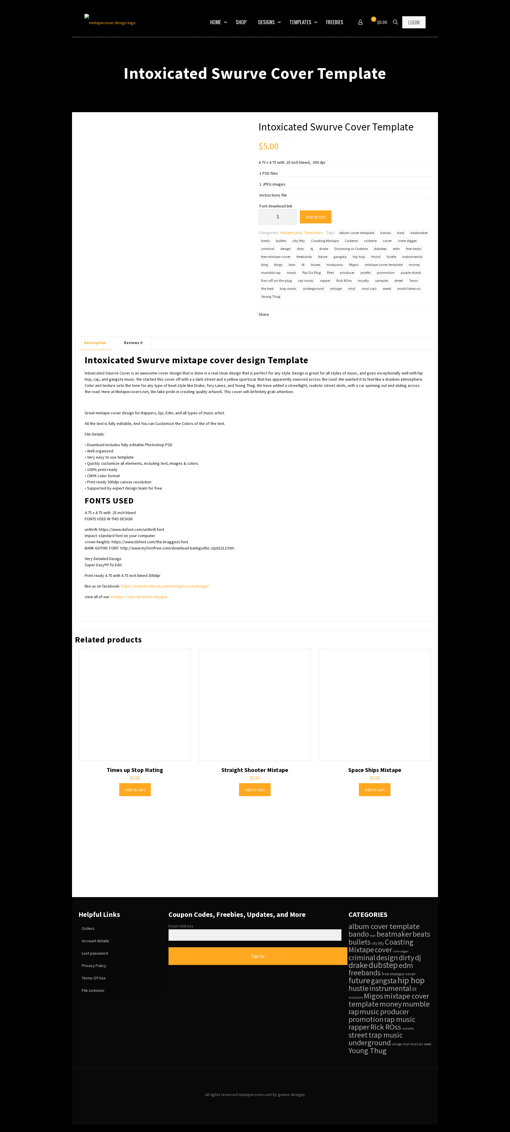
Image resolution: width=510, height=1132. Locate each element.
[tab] (95, 343)
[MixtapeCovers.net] (109, 22)
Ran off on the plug (276, 280)
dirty (300, 248)
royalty (363, 280)
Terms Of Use (94, 978)
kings (278, 264)
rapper (325, 280)
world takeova (408, 288)
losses (315, 264)
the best (267, 288)
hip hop (359, 256)
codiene (370, 240)
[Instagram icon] (261, 1103)
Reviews (133, 342)
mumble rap (271, 272)
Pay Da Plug (312, 272)
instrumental (412, 256)
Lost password (95, 953)
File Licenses (93, 990)
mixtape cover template (384, 264)
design (285, 248)
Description (95, 342)
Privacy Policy (94, 965)
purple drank (411, 272)
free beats (413, 248)
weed (387, 288)
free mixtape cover (275, 256)
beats (265, 240)
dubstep (380, 248)
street (398, 280)
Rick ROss (344, 280)
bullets (281, 240)
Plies (330, 272)
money (414, 264)
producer (347, 272)
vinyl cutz (369, 288)
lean (292, 264)
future (322, 256)
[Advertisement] (255, 853)
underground (313, 288)
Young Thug (270, 296)
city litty (298, 240)
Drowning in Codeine (351, 248)
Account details (95, 940)
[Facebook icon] (249, 1103)
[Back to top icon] (255, 1080)
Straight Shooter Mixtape (254, 769)
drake (323, 248)
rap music (306, 280)
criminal (267, 248)
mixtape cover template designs (139, 596)
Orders (88, 928)
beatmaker (419, 232)
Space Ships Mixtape (374, 769)
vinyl (351, 288)
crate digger (407, 240)
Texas (413, 280)
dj (311, 248)
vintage (336, 288)
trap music (288, 288)
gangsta (340, 256)
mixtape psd (291, 232)
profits (366, 272)
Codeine (351, 240)
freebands (304, 256)
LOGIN (414, 22)
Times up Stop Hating (135, 769)
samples (381, 280)
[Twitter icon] (255, 1103)
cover (387, 240)
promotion (386, 272)
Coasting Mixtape (325, 240)
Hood (375, 256)
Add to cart (316, 217)
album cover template (356, 232)
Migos (354, 264)
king (264, 264)
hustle (391, 256)
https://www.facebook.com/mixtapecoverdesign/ (165, 586)
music (291, 272)
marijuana (334, 264)
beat (400, 232)
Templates (313, 232)
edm (396, 248)
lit (303, 264)
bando (385, 232)
